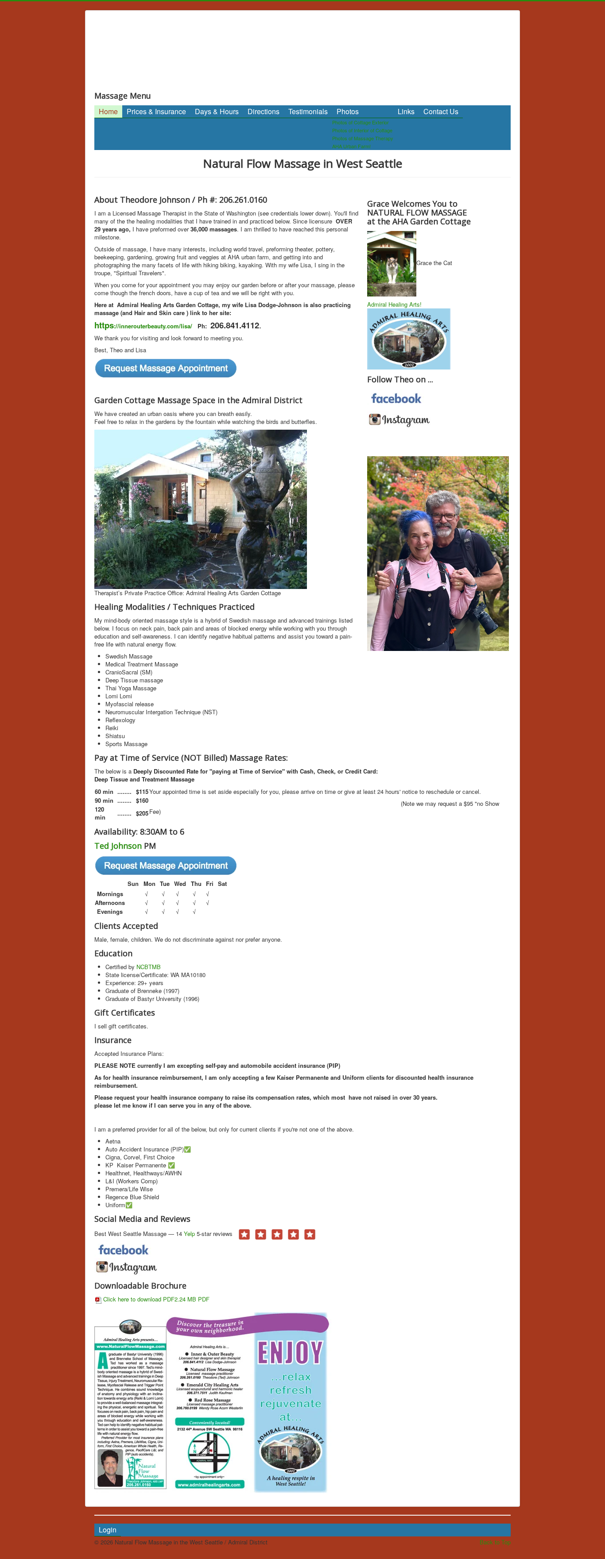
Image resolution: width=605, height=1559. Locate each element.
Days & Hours (217, 111)
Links (406, 111)
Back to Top (495, 1542)
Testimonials (308, 111)
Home (108, 111)
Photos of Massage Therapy (362, 138)
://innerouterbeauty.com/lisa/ (143, 326)
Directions (263, 111)
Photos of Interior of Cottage (362, 130)
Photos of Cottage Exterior (360, 122)
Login (107, 1529)
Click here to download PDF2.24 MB (149, 1299)
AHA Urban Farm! (351, 146)
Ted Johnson (118, 845)
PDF (202, 1299)
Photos (348, 111)
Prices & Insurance (156, 111)
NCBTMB (148, 966)
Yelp (190, 1233)
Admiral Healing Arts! (394, 304)
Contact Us (440, 111)
